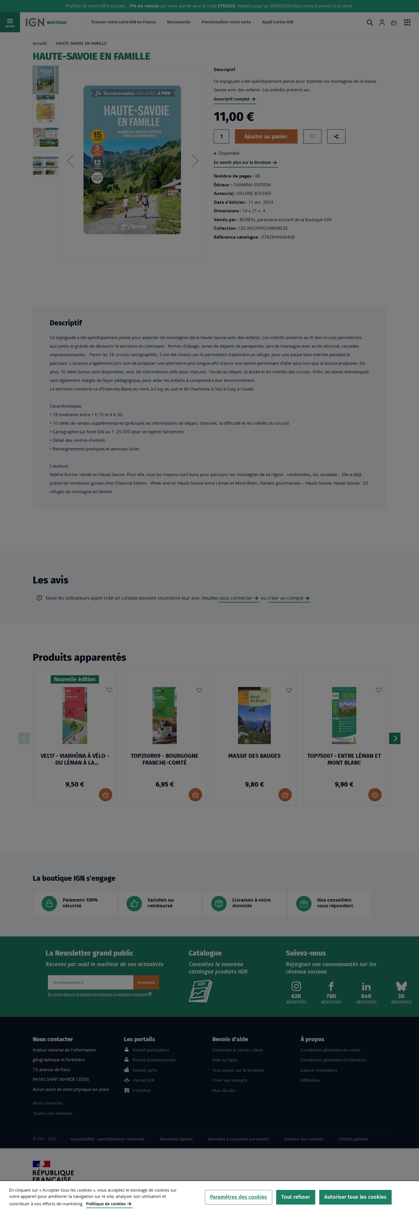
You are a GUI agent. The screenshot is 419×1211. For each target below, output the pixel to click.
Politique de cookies (106, 1203)
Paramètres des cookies (238, 1197)
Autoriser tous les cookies (355, 1197)
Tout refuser (295, 1197)
